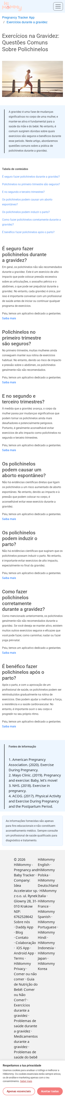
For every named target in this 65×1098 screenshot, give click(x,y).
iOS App (22, 948)
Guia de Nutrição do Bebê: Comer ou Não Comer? (26, 989)
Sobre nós (22, 922)
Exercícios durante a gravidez (27, 22)
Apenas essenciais (19, 1091)
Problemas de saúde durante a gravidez (25, 1025)
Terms (19, 958)
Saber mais (26, 1081)
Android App (24, 953)
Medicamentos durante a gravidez (26, 1041)
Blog (19, 932)
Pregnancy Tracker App (18, 17)
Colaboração (26, 942)
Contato (22, 937)
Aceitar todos (50, 1091)
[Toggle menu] (58, 6)
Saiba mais (9, 318)
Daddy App (24, 927)
